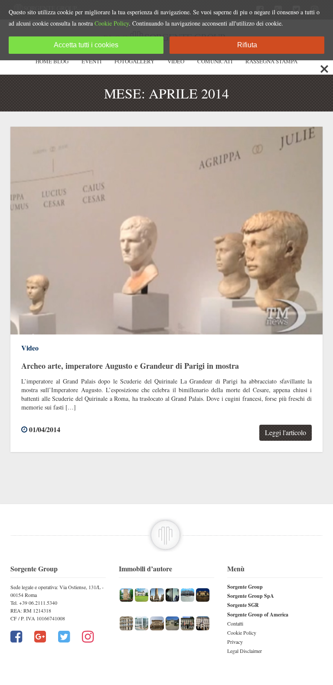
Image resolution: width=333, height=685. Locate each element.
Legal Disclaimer (244, 650)
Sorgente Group (245, 586)
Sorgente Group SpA (250, 596)
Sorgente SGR (243, 605)
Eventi (91, 61)
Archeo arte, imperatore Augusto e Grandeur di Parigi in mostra (130, 365)
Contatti (235, 623)
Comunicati (214, 61)
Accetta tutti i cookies (86, 45)
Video (175, 61)
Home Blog (52, 61)
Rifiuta (247, 45)
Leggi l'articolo (285, 432)
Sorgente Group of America (257, 614)
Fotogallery (134, 61)
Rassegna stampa (271, 61)
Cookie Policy (241, 632)
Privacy (235, 641)
